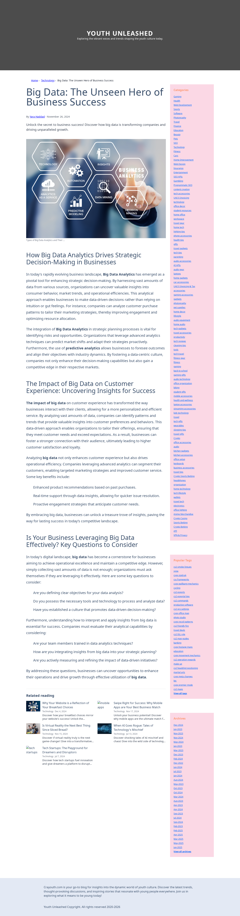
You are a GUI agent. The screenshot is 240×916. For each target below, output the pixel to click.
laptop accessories (183, 404)
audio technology (182, 379)
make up (178, 663)
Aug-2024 (178, 779)
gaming (177, 366)
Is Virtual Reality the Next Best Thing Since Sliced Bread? (66, 728)
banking (177, 642)
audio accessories (182, 261)
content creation (182, 189)
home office (179, 214)
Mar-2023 (178, 750)
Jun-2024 (178, 767)
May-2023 (178, 784)
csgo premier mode (183, 684)
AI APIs (177, 265)
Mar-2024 (178, 796)
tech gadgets (180, 328)
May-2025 (178, 843)
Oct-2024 (178, 792)
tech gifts (178, 421)
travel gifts (179, 434)
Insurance (178, 168)
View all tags (180, 693)
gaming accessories (183, 294)
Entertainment (181, 172)
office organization (183, 383)
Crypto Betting (181, 526)
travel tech (179, 501)
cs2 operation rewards (185, 659)
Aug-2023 (178, 800)
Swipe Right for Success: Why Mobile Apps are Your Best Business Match (138, 705)
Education (178, 130)
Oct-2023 (178, 788)
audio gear (179, 269)
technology (179, 202)
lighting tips (179, 231)
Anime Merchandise (183, 514)
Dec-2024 (178, 725)
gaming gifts (180, 374)
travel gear (179, 223)
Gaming (177, 96)
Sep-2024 (178, 822)
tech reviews (180, 341)
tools (176, 349)
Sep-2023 (178, 813)
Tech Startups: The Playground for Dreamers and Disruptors (65, 750)
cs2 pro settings (181, 609)
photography (180, 303)
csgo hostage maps (183, 647)
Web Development (183, 105)
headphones (180, 480)
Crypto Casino (180, 518)
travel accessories (182, 332)
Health (177, 100)
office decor (179, 206)
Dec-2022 (178, 763)
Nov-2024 (178, 737)
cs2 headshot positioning (186, 668)
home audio (179, 324)
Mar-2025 (178, 838)
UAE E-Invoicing (181, 197)
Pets (176, 138)
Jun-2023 (178, 729)
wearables (179, 425)
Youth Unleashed (120, 33)
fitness (177, 362)
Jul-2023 (177, 771)
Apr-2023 (178, 805)
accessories (179, 290)
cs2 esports (179, 592)
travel (176, 417)
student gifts (180, 391)
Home (34, 80)
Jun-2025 (178, 847)
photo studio (180, 617)
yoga (176, 571)
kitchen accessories (183, 455)
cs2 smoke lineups (183, 566)
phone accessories (183, 235)
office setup (179, 459)
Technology (47, 80)
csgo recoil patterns (183, 621)
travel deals (179, 630)
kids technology (181, 412)
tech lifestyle (180, 493)
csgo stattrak (180, 575)
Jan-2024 (178, 775)
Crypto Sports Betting (184, 476)
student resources (182, 210)
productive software (183, 604)
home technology (182, 488)
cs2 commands (181, 600)
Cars (176, 155)
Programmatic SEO (183, 185)
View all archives (182, 851)
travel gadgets (181, 248)
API (175, 531)
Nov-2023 (178, 733)
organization (180, 484)
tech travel (179, 353)
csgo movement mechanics (187, 655)
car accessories (181, 282)
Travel (177, 121)
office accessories (182, 442)
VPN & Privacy (180, 535)
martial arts (179, 672)
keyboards (179, 463)
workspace (179, 218)
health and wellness (183, 400)
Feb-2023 (178, 826)
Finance (177, 126)
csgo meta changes (183, 676)
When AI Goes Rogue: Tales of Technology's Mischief (133, 728)
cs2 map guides (181, 638)
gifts (176, 244)
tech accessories (182, 193)
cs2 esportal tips (182, 596)
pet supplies (179, 307)
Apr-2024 (178, 809)
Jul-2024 (177, 817)
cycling (177, 587)
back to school (180, 370)
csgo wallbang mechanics (186, 583)
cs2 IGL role (179, 634)
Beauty (177, 134)
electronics (179, 505)
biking (176, 387)
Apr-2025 (178, 834)
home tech (179, 227)
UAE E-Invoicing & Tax (184, 286)
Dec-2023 (178, 754)
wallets (177, 497)
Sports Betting (180, 522)
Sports (177, 109)
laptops (177, 273)
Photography (180, 117)
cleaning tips (180, 345)
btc (175, 680)
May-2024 (178, 741)
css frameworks (181, 579)
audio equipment (182, 320)
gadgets (177, 299)
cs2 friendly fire (181, 625)
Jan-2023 (178, 746)
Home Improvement (183, 159)
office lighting (180, 509)
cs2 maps (178, 689)
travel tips (178, 471)
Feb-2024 (178, 758)
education (178, 651)
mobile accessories (183, 396)
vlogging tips (180, 429)
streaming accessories (185, 408)
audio (176, 446)
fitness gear (179, 358)
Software (178, 113)
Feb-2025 (178, 830)
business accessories (184, 467)
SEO (176, 142)
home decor (179, 311)
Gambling (178, 180)
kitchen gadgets (181, 450)
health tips (179, 239)
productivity (179, 337)
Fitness (177, 151)
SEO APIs (178, 176)
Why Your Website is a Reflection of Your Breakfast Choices (65, 705)
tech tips (178, 252)
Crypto (177, 438)
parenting (178, 256)
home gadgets (181, 277)
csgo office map (181, 613)
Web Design (179, 164)
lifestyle (177, 315)
